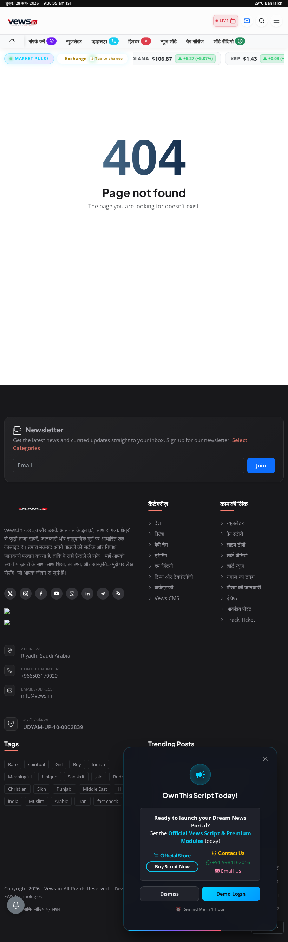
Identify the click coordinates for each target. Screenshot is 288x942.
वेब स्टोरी (235, 533)
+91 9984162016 (231, 862)
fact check (107, 801)
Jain (99, 776)
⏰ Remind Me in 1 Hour (200, 909)
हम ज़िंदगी (164, 565)
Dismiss (169, 893)
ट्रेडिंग (161, 555)
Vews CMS (167, 598)
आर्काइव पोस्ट (239, 608)
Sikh (41, 789)
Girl (59, 764)
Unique (49, 776)
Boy (77, 764)
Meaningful (20, 776)
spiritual (36, 764)
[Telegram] (103, 594)
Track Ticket (241, 619)
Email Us (231, 871)
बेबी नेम (161, 544)
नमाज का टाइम (241, 576)
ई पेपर (232, 598)
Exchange (94, 58)
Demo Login (231, 893)
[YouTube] (57, 594)
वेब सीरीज (195, 41)
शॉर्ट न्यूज (235, 565)
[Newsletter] (247, 21)
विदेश (159, 533)
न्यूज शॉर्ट (169, 41)
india (13, 801)
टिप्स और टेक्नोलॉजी (174, 576)
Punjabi (64, 789)
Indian (98, 764)
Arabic (61, 801)
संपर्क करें (42, 41)
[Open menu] (276, 21)
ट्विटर (138, 41)
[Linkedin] (87, 594)
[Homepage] (22, 21)
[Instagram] (26, 594)
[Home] (12, 41)
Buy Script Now (172, 866)
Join (261, 465)
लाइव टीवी (236, 544)
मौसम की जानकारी (244, 587)
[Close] (265, 758)
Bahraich (269, 3)
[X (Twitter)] (10, 594)
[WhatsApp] (72, 594)
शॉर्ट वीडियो (228, 41)
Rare (13, 764)
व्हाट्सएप (104, 41)
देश (158, 522)
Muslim (36, 801)
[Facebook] (41, 594)
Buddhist (122, 776)
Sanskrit (76, 776)
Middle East (95, 789)
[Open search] (262, 21)
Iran (82, 801)
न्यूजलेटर (74, 41)
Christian (17, 789)
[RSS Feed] (118, 594)
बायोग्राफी (164, 587)
